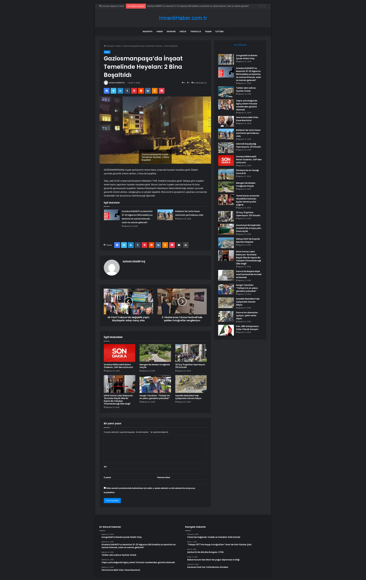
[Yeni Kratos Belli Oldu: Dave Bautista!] (226, 121)
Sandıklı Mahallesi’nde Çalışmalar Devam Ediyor (188, 397)
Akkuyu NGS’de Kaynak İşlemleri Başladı (248, 240)
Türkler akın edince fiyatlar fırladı (161, 6)
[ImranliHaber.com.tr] (183, 17)
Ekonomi (171, 31)
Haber (159, 31)
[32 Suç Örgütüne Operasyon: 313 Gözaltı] (191, 353)
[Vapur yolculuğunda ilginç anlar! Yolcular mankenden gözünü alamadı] (226, 104)
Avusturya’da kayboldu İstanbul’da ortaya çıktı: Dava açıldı (248, 228)
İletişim (219, 31)
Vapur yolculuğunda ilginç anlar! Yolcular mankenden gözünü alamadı (246, 105)
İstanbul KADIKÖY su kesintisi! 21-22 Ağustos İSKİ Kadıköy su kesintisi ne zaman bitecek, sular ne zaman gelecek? (248, 74)
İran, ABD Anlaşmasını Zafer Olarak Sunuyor (247, 328)
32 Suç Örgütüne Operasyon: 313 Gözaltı (190, 366)
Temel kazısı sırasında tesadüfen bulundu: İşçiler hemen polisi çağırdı (247, 200)
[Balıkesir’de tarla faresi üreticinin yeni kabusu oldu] (165, 214)
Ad (106, 466)
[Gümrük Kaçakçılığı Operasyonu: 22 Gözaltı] (226, 147)
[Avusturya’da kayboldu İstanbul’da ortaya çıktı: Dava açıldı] (226, 229)
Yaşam (208, 31)
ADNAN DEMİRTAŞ (117, 83)
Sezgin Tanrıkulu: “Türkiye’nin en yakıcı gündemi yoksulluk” (155, 397)
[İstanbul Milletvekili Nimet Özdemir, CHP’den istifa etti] (119, 353)
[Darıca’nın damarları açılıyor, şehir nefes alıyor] (226, 316)
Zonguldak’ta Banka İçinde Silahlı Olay (246, 57)
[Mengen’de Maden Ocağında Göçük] (155, 353)
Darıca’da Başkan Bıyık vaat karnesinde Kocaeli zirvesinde (248, 274)
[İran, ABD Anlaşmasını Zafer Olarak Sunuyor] (226, 330)
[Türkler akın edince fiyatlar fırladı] (226, 91)
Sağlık (183, 31)
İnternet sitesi (163, 477)
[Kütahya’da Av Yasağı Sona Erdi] (226, 174)
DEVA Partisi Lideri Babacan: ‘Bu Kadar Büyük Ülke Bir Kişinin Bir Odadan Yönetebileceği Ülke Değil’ (118, 399)
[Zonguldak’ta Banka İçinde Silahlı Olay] (226, 59)
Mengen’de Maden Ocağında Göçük (155, 366)
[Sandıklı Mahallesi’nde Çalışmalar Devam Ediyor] (191, 384)
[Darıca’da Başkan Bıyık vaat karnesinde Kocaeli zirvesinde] (226, 275)
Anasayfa (147, 31)
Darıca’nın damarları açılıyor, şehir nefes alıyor (247, 315)
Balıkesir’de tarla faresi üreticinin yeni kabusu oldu (248, 133)
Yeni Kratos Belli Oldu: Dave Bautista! (247, 119)
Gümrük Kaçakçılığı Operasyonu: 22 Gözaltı (248, 145)
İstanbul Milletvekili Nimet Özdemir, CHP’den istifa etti (118, 366)
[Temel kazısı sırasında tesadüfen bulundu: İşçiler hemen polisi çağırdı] (226, 199)
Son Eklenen (240, 44)
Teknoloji (195, 31)
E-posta (108, 477)
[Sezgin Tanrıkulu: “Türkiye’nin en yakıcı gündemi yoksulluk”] (155, 384)
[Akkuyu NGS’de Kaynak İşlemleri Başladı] (226, 242)
